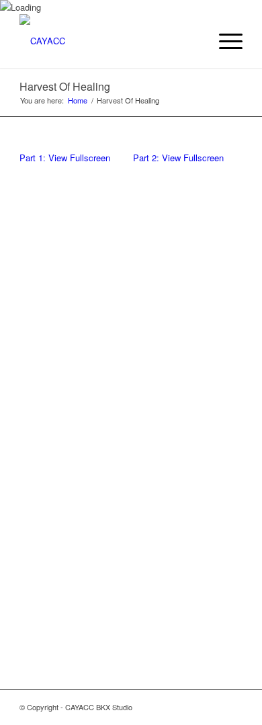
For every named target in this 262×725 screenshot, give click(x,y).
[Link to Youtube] (232, 707)
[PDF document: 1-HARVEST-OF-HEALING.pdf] (74, 402)
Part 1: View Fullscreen (64, 157)
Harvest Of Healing (64, 86)
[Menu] (224, 41)
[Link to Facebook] (212, 707)
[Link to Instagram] (192, 707)
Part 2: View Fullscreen (178, 157)
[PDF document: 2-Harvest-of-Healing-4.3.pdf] (188, 402)
